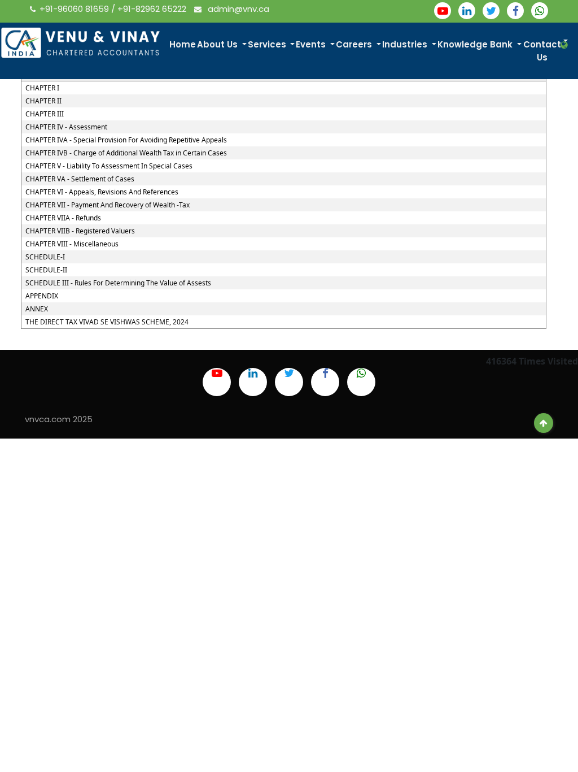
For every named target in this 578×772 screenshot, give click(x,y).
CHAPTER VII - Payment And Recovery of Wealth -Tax (107, 205)
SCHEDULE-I (45, 257)
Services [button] (268, 44)
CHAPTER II (43, 101)
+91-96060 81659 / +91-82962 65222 (114, 9)
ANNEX (36, 309)
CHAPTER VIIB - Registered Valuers (80, 231)
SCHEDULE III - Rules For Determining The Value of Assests (118, 283)
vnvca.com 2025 (59, 419)
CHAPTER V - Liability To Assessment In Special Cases (108, 166)
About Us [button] (218, 44)
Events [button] (312, 44)
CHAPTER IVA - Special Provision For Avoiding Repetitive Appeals (126, 140)
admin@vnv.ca (237, 9)
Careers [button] (355, 44)
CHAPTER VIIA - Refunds (63, 218)
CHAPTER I (42, 88)
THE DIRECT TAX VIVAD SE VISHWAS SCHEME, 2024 (107, 322)
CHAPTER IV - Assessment (66, 127)
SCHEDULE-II (46, 270)
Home (182, 44)
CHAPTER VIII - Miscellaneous (72, 244)
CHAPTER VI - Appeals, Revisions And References (101, 192)
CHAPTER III (44, 114)
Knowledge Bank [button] (476, 44)
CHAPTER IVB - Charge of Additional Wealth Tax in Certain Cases (126, 153)
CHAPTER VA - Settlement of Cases (79, 179)
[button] (565, 45)
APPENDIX (41, 296)
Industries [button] (406, 44)
